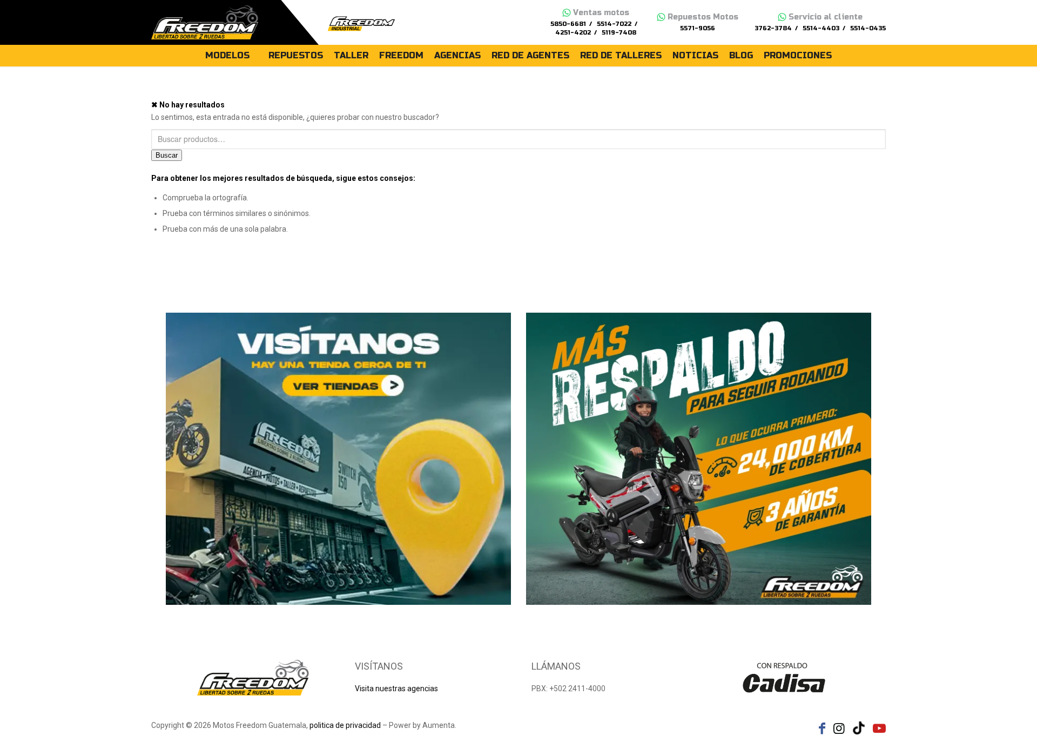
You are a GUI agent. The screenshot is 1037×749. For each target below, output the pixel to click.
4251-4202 (573, 32)
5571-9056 (697, 28)
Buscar (167, 155)
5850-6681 (568, 24)
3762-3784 (773, 28)
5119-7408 (619, 32)
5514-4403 (821, 28)
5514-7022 (614, 24)
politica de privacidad (345, 725)
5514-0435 (868, 28)
